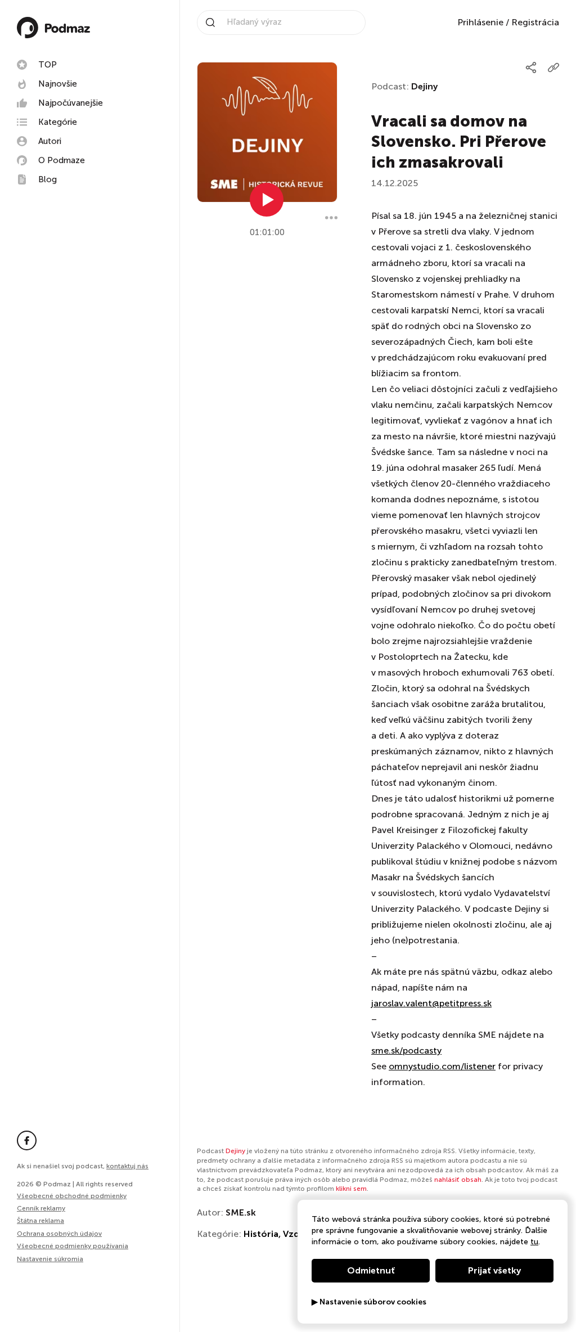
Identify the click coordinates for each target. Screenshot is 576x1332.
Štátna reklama (40, 1221)
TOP (47, 65)
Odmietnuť (371, 1270)
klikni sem (351, 1188)
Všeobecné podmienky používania (72, 1246)
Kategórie (57, 122)
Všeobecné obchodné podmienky (72, 1196)
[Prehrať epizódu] (267, 200)
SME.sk (241, 1212)
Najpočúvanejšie (70, 103)
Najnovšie (57, 84)
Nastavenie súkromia (50, 1259)
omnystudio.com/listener (442, 1066)
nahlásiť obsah (458, 1180)
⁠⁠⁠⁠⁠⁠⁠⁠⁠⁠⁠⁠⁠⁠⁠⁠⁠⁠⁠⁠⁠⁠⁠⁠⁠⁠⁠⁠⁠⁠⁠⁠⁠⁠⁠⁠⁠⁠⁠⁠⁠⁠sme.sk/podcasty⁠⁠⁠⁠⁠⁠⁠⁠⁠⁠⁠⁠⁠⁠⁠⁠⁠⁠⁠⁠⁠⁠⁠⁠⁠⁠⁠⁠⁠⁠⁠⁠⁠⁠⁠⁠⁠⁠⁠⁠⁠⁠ (406, 1050)
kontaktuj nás (127, 1166)
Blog (47, 179)
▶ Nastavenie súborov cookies (369, 1302)
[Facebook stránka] (27, 1140)
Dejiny (424, 86)
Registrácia (535, 22)
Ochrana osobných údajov (59, 1234)
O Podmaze (61, 160)
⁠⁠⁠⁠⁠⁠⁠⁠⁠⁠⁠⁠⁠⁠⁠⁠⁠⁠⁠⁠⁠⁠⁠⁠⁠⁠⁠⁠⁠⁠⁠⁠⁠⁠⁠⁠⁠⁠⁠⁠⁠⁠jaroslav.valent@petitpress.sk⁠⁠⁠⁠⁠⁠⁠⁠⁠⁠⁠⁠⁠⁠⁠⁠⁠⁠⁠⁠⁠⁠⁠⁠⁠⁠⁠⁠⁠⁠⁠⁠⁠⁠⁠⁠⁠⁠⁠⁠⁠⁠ (431, 1003)
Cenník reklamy (41, 1208)
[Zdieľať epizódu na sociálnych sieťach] (531, 67)
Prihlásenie (480, 22)
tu (534, 1241)
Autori (49, 141)
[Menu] (331, 217)
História (261, 1233)
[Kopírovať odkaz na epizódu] (553, 67)
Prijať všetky (494, 1270)
